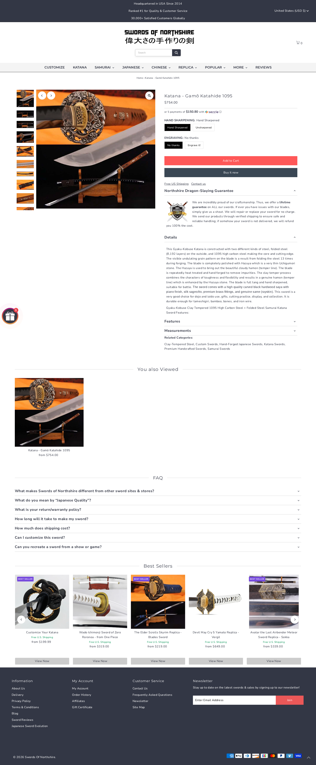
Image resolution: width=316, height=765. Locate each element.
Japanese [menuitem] (131, 67)
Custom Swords (207, 344)
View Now (42, 661)
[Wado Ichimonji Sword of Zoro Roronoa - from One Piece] (100, 602)
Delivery (17, 695)
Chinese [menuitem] (160, 67)
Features (172, 321)
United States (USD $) (290, 11)
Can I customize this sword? (40, 537)
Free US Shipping (176, 183)
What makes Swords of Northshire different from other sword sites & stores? (84, 491)
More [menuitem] (239, 67)
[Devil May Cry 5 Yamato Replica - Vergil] (216, 602)
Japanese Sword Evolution (30, 726)
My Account (80, 688)
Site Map (139, 707)
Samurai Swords (219, 349)
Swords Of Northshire (40, 757)
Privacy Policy (21, 701)
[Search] (176, 52)
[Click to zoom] (149, 95)
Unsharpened (204, 127)
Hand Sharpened (177, 127)
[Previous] (42, 95)
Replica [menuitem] (186, 67)
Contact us (198, 183)
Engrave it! (194, 145)
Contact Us (140, 688)
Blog (15, 713)
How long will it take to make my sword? (51, 518)
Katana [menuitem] (80, 67)
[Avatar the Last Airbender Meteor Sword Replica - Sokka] (274, 602)
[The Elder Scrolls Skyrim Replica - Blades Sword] (158, 602)
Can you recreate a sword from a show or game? (58, 546)
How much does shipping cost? (42, 528)
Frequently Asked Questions (152, 695)
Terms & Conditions (25, 707)
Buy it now (230, 173)
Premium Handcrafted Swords (185, 349)
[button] (230, 112)
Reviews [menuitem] (263, 67)
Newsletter (140, 701)
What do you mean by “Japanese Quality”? (53, 500)
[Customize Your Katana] (42, 602)
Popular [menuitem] (214, 67)
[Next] (51, 95)
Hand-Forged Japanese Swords (240, 344)
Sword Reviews (22, 720)
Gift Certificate (82, 707)
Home (140, 78)
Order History (81, 695)
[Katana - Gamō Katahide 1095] (49, 412)
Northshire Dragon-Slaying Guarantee (199, 190)
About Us (18, 688)
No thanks (173, 145)
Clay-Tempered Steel (179, 344)
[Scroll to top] (308, 757)
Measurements (177, 330)
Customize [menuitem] (54, 67)
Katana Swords (274, 344)
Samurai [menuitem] (103, 67)
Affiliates (78, 701)
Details (170, 237)
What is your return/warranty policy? (48, 509)
